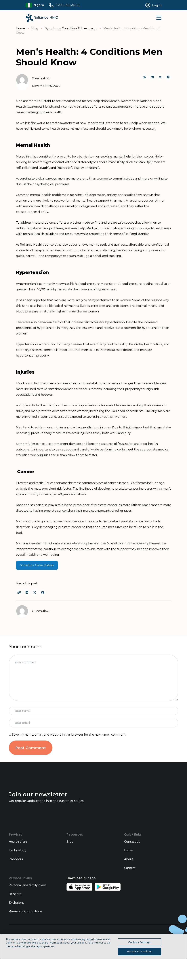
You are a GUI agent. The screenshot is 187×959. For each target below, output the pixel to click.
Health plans (18, 841)
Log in (128, 850)
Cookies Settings (139, 942)
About (128, 859)
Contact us (132, 841)
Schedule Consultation (37, 565)
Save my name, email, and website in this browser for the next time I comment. (69, 734)
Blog (69, 841)
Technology (17, 850)
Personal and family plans (27, 885)
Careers (129, 868)
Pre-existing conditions (25, 911)
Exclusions (16, 902)
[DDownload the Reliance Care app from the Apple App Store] (79, 887)
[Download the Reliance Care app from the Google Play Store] (108, 887)
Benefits (15, 894)
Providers (16, 859)
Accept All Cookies (139, 951)
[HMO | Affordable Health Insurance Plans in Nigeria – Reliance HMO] (42, 18)
